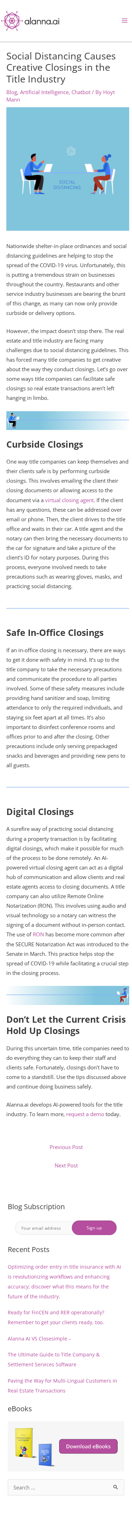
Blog (11, 92)
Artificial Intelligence (44, 92)
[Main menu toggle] (124, 20)
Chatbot (80, 92)
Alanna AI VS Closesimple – (39, 1338)
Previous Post (66, 1146)
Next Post (66, 1165)
